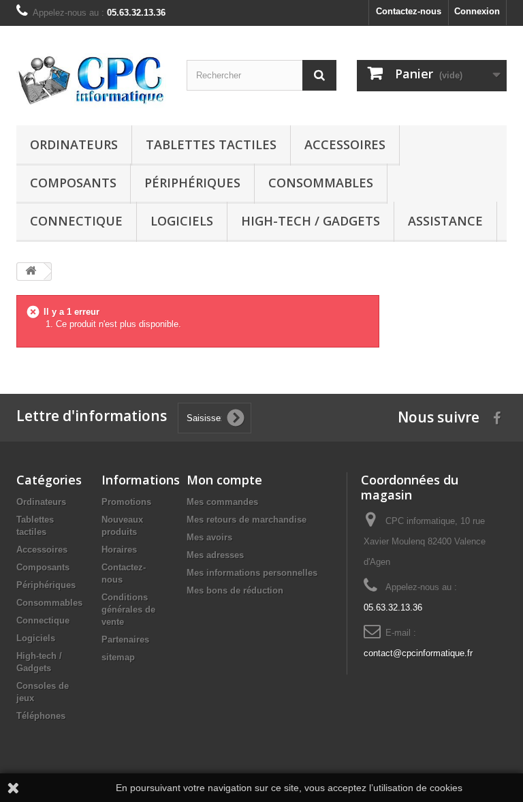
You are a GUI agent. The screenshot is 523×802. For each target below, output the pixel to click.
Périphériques (192, 182)
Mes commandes (222, 502)
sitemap (118, 657)
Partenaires (125, 639)
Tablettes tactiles (211, 144)
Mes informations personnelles (252, 573)
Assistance (445, 221)
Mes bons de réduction (235, 590)
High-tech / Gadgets (310, 221)
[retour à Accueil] (31, 271)
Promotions (126, 502)
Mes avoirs (209, 537)
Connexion (477, 11)
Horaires (119, 549)
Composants (73, 182)
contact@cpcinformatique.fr (418, 653)
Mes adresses (215, 555)
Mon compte (224, 480)
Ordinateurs (74, 144)
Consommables (320, 182)
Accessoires (344, 144)
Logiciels (181, 221)
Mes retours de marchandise (246, 519)
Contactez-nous (408, 11)
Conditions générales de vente (128, 609)
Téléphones (40, 716)
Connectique (76, 221)
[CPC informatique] (91, 80)
